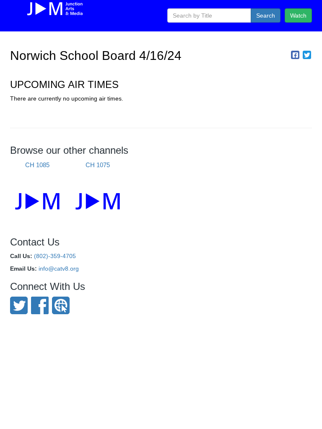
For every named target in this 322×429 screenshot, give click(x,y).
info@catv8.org (59, 268)
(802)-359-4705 (55, 256)
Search (265, 15)
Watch (298, 15)
